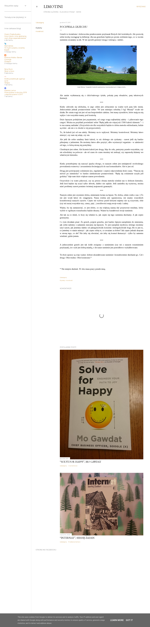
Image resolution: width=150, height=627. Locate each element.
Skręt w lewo (9, 71)
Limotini (53, 6)
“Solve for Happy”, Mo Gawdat (80, 461)
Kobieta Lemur (10, 90)
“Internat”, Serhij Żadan (77, 537)
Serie (78, 12)
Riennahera (8, 46)
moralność (40, 31)
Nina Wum (8, 69)
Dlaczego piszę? (67, 12)
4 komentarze (72, 466)
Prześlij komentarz (74, 542)
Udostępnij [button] (40, 23)
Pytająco (7, 61)
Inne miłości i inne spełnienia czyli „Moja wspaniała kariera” (15, 37)
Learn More (117, 620)
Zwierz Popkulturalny (12, 34)
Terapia (7, 83)
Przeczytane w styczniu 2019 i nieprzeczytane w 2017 (15, 93)
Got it (129, 620)
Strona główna (51, 12)
